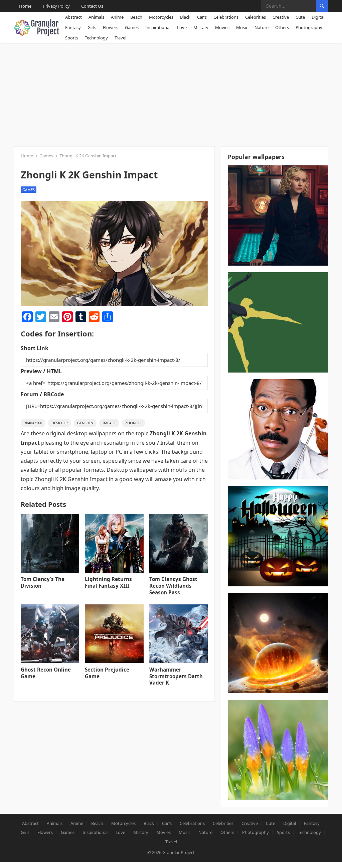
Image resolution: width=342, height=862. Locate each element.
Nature (261, 27)
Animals (96, 17)
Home (25, 6)
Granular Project (178, 852)
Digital (318, 17)
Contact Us (92, 6)
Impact (109, 422)
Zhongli (133, 422)
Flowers (110, 27)
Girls (92, 27)
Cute (300, 17)
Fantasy (73, 27)
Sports (71, 38)
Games (132, 27)
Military (200, 27)
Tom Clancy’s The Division (42, 582)
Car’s (202, 17)
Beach (136, 17)
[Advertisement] (171, 93)
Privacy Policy (56, 6)
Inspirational (157, 27)
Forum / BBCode (42, 394)
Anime (117, 17)
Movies (222, 27)
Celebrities (255, 17)
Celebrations (225, 17)
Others (282, 27)
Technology (96, 38)
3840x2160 (33, 422)
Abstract (73, 17)
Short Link (34, 348)
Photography (309, 27)
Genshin (85, 422)
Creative (281, 17)
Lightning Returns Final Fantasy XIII (108, 582)
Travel (120, 38)
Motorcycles (161, 17)
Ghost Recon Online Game (46, 673)
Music (242, 27)
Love (182, 27)
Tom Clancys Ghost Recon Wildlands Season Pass (173, 586)
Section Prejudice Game (107, 673)
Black (185, 17)
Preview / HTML (41, 371)
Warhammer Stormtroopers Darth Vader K (176, 676)
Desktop (59, 422)
